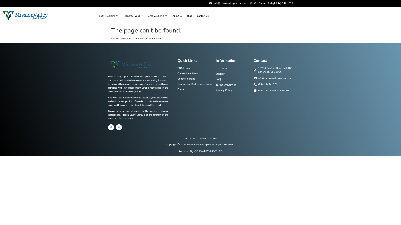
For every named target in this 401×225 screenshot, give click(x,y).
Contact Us (203, 16)
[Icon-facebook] (111, 127)
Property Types (132, 16)
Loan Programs (107, 16)
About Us (177, 16)
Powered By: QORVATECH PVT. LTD (201, 151)
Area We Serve (156, 16)
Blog (189, 16)
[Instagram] (119, 127)
